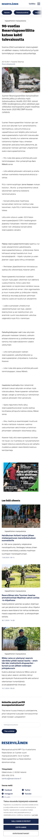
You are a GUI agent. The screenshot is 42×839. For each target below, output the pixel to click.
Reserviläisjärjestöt (8, 64)
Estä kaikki (21, 827)
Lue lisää (35, 815)
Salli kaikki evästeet (21, 821)
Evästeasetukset (21, 833)
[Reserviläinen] (10, 4)
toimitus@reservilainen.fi (11, 778)
